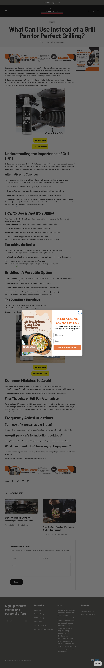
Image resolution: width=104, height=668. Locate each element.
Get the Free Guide (67, 347)
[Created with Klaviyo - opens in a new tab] (52, 357)
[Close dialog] (80, 312)
